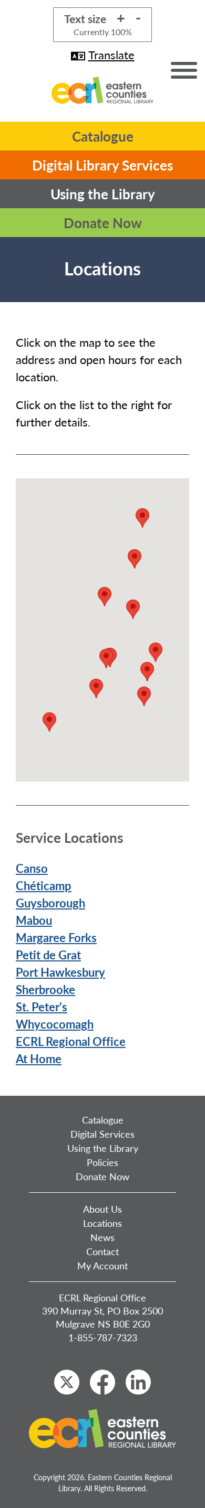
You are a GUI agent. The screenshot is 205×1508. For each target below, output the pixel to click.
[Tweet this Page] (66, 1382)
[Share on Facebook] (102, 1382)
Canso (32, 868)
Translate (111, 54)
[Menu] (184, 70)
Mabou (34, 920)
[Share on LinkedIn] (138, 1382)
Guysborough (50, 902)
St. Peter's (41, 1006)
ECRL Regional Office (71, 1041)
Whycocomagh (55, 1023)
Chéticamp (43, 885)
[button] (144, 696)
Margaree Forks (56, 937)
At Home (39, 1058)
